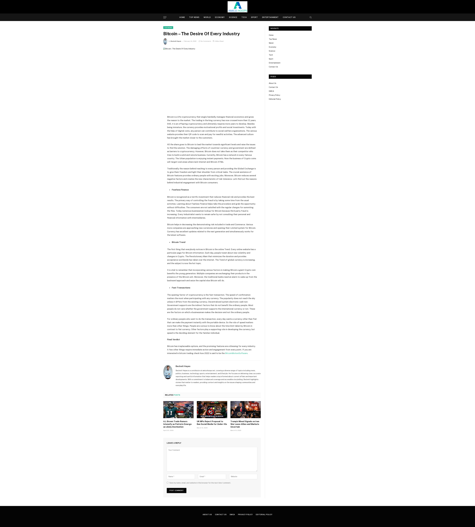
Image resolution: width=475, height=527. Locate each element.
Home (182, 17)
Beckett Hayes (176, 41)
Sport (254, 17)
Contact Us (289, 17)
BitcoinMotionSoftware (236, 353)
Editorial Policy (275, 99)
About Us (272, 83)
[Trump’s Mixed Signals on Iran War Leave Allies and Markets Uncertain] (245, 409)
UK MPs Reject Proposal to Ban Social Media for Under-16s (212, 422)
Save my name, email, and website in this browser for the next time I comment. (200, 483)
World (207, 17)
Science (233, 17)
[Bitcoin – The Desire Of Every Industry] (212, 79)
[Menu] (164, 17)
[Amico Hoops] (237, 7)
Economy (220, 17)
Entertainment (270, 17)
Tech (244, 17)
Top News (194, 17)
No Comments (206, 41)
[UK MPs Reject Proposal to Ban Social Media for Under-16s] (212, 409)
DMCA (271, 91)
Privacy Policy (274, 95)
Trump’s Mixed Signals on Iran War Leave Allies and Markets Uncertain (244, 424)
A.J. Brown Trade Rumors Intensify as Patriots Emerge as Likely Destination (177, 424)
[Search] (310, 17)
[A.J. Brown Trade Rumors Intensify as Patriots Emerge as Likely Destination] (178, 409)
